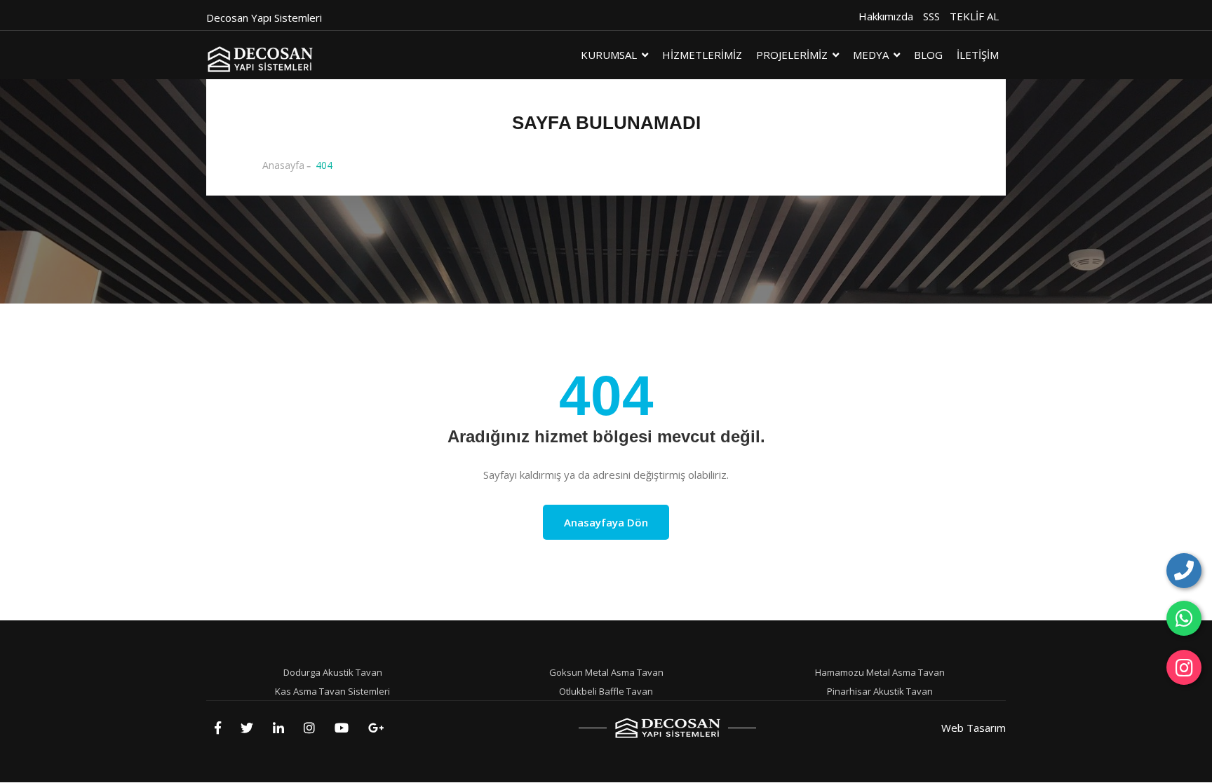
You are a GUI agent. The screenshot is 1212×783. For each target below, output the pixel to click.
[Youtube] (342, 728)
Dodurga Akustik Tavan (332, 672)
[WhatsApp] (1183, 618)
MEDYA (871, 55)
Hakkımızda (885, 16)
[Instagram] (309, 728)
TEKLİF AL (974, 16)
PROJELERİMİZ (792, 55)
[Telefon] (1183, 570)
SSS (931, 16)
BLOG (928, 55)
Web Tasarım (973, 728)
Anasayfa (283, 165)
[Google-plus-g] (376, 728)
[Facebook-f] (218, 728)
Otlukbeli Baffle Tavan (606, 691)
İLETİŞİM (978, 55)
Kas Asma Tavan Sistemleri (332, 691)
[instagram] (1183, 667)
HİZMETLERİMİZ (702, 55)
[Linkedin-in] (278, 728)
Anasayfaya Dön (606, 522)
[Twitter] (247, 728)
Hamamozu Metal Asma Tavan (880, 672)
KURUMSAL (609, 55)
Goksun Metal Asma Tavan (606, 672)
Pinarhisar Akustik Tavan (880, 691)
